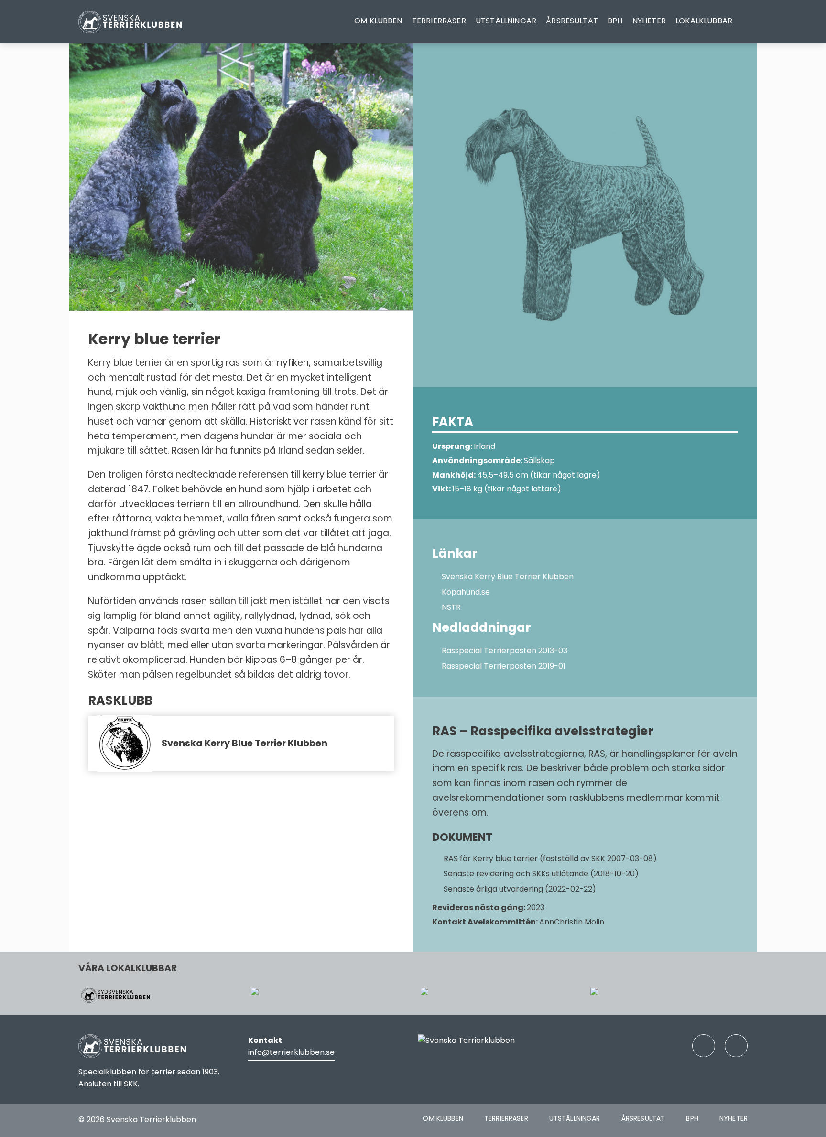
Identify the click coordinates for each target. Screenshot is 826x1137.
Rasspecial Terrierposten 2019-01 (503, 665)
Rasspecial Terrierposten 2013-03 (504, 650)
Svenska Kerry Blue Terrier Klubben (244, 743)
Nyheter (649, 20)
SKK (131, 1083)
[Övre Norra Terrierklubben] (667, 995)
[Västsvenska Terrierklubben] (328, 995)
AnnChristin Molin (571, 921)
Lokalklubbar (703, 20)
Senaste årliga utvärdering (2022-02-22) (519, 888)
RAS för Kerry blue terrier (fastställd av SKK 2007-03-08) (549, 858)
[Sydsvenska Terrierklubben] (158, 995)
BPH (615, 20)
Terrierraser (439, 20)
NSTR (451, 607)
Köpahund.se (466, 591)
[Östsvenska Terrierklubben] (498, 995)
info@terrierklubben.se (291, 1052)
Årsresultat (572, 20)
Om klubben (378, 20)
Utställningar (506, 20)
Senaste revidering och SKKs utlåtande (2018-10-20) (540, 873)
